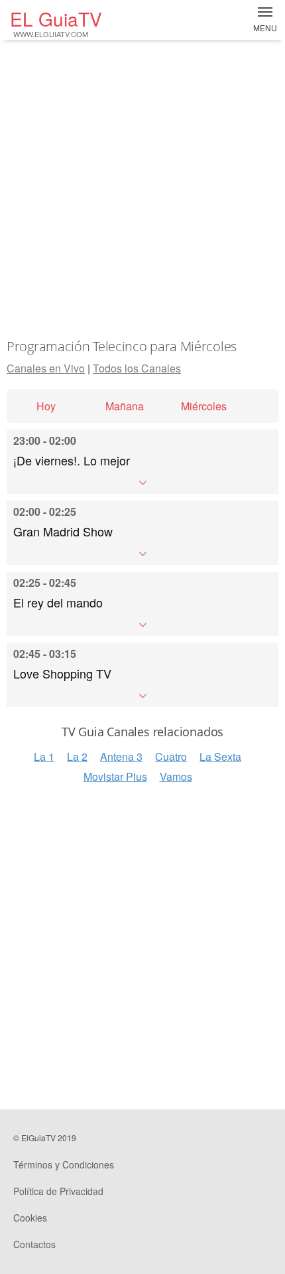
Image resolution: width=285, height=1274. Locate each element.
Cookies (30, 1217)
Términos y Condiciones (63, 1164)
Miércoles (204, 406)
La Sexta (220, 756)
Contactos (34, 1244)
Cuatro (171, 756)
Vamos (176, 776)
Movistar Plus (115, 776)
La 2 (77, 756)
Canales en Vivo (46, 368)
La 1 (44, 756)
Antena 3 (121, 756)
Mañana (124, 406)
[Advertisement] (142, 189)
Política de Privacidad (58, 1191)
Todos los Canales (137, 368)
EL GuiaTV (56, 22)
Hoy (46, 406)
